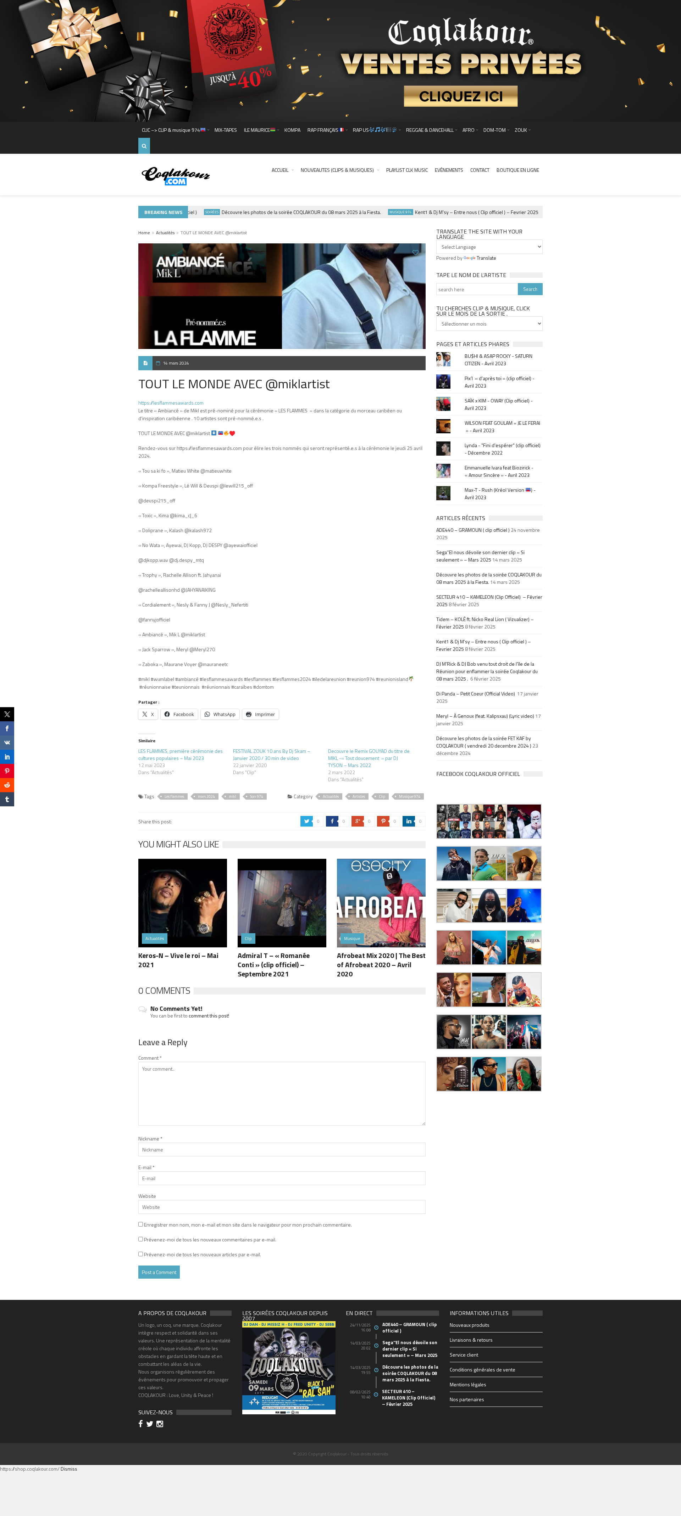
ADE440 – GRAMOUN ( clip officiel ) (473, 530)
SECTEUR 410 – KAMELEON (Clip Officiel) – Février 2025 (409, 1397)
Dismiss (69, 1468)
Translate (486, 257)
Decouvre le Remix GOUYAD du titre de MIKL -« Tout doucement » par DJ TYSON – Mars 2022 (369, 758)
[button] (453, 821)
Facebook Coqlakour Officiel (478, 774)
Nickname (150, 1138)
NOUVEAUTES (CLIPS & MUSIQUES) (337, 170)
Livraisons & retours (471, 1339)
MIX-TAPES (226, 130)
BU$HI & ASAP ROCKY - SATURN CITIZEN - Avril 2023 (498, 359)
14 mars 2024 (176, 363)
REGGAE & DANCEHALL (430, 130)
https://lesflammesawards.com (171, 403)
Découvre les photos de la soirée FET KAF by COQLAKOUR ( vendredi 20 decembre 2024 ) (483, 741)
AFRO (469, 130)
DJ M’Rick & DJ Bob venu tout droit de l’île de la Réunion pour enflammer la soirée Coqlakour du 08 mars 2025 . (487, 671)
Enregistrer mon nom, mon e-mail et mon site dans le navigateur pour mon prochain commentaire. (248, 1224)
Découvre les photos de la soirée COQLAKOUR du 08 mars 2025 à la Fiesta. (278, 212)
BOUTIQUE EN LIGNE (518, 170)
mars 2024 (206, 796)
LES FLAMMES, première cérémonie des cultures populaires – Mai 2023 (180, 754)
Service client (464, 1354)
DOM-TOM (494, 130)
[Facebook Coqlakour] (141, 1424)
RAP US (361, 130)
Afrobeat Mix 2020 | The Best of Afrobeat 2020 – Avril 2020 (381, 964)
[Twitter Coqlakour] (150, 1424)
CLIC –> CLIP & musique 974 (171, 130)
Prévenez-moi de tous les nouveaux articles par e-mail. (202, 1254)
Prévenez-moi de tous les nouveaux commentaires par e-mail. (210, 1239)
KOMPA (292, 130)
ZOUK (521, 130)
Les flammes (174, 796)
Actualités (165, 232)
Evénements (449, 170)
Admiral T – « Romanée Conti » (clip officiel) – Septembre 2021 (274, 964)
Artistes (359, 796)
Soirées (188, 212)
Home (144, 232)
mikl (232, 796)
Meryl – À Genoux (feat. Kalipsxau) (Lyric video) (485, 716)
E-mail (146, 1167)
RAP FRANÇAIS (323, 130)
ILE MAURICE (257, 130)
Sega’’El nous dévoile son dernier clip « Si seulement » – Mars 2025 (480, 555)
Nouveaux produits (469, 1325)
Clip (382, 796)
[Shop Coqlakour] (340, 60)
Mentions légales (468, 1384)
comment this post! (209, 1015)
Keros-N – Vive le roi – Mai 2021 (178, 960)
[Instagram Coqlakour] (160, 1424)
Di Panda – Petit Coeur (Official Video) (476, 693)
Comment (150, 1057)
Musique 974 (377, 212)
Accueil (280, 170)
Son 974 (256, 796)
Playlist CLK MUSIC (407, 170)
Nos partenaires (467, 1399)
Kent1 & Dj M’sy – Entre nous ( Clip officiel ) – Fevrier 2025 (453, 212)
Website (147, 1196)
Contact (479, 170)
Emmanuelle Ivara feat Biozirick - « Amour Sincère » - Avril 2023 (499, 471)
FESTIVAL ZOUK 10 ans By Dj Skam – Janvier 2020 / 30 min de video (271, 754)
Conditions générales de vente (482, 1369)
